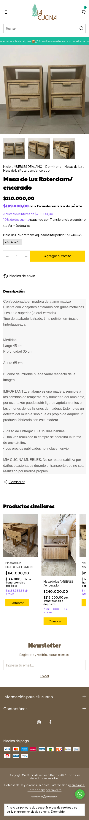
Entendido (58, 811)
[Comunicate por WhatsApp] (80, 794)
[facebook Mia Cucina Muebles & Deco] (50, 722)
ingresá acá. (77, 785)
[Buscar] (81, 28)
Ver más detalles (18, 225)
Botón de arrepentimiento (45, 790)
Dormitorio (53, 166)
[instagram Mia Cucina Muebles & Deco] (39, 722)
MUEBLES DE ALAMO (28, 166)
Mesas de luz (73, 166)
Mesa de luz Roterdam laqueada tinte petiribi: (42, 235)
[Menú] (6, 12)
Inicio (7, 166)
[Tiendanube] (44, 796)
